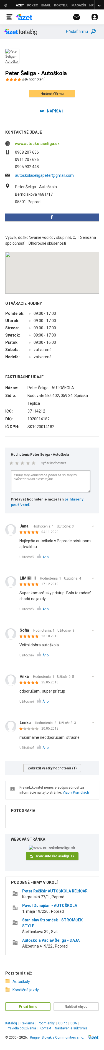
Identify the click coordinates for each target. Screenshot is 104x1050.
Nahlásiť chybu (76, 1007)
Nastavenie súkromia (71, 1028)
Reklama (27, 1023)
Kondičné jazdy (25, 990)
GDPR (62, 1023)
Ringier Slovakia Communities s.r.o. (57, 1037)
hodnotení (35, 79)
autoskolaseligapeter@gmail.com (44, 175)
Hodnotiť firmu (52, 94)
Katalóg (11, 1023)
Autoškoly (21, 981)
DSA (73, 1023)
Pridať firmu (28, 1007)
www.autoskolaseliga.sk (37, 143)
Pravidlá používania (21, 1028)
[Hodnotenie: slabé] (30, 729)
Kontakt (45, 1028)
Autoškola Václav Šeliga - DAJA (51, 940)
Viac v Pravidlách (76, 792)
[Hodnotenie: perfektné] (30, 532)
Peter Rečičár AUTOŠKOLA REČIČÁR (55, 891)
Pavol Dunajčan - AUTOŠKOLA (49, 905)
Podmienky (46, 1023)
